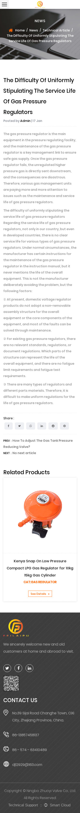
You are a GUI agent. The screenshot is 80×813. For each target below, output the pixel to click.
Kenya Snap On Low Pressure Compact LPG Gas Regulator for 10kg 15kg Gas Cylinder (40, 568)
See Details (39, 594)
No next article (24, 453)
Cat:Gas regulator (40, 582)
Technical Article (56, 30)
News (33, 30)
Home (20, 30)
